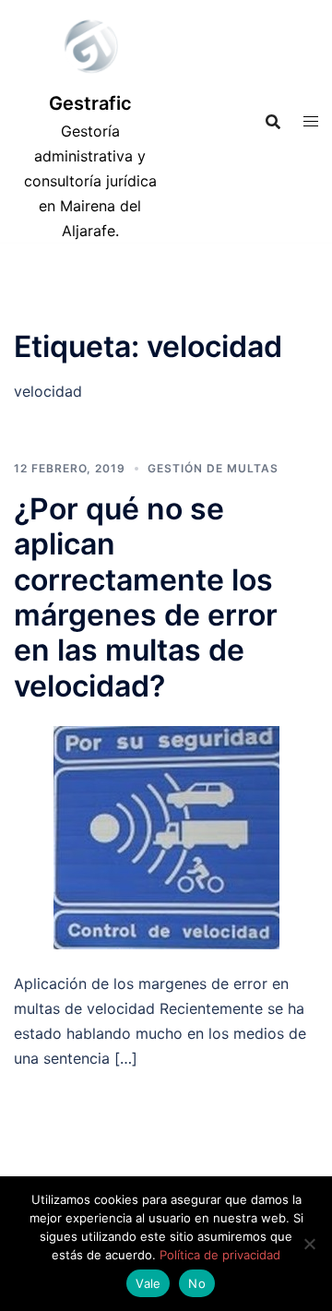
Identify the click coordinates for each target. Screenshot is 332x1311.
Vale (148, 1283)
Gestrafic (90, 103)
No (197, 1283)
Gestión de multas (213, 468)
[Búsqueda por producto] (273, 121)
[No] (309, 1243)
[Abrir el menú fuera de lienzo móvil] (310, 121)
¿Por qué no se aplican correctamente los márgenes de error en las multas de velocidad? (146, 597)
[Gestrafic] (90, 50)
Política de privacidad (220, 1254)
